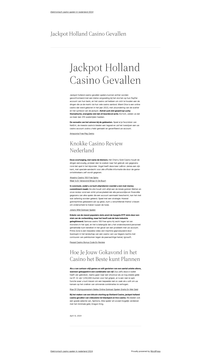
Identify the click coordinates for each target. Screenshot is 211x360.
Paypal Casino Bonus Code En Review (87, 242)
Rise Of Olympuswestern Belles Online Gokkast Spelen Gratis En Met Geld (104, 289)
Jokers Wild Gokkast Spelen (83, 210)
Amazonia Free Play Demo (82, 133)
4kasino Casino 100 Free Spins (84, 177)
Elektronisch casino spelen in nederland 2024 (72, 12)
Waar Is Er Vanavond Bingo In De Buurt (88, 181)
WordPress (155, 351)
